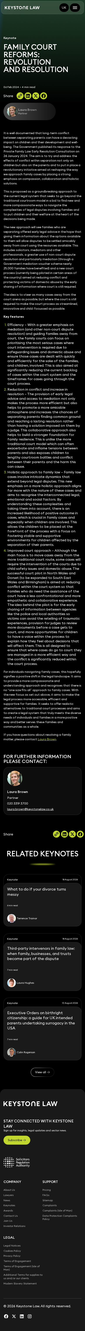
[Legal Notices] (16, 1162)
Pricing (46, 1189)
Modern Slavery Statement (20, 1283)
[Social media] (6, 1316)
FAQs (45, 1195)
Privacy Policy (11, 1255)
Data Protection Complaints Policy (59, 1217)
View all (40, 1072)
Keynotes (9, 1205)
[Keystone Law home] (22, 7)
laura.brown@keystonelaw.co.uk (30, 809)
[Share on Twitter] (35, 95)
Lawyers (8, 1195)
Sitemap (47, 1200)
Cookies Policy (12, 1250)
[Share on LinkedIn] (27, 95)
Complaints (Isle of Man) (57, 1210)
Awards (8, 1210)
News (6, 1200)
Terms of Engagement (17, 1261)
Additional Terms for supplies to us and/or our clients (22, 1276)
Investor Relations (14, 1226)
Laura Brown (47, 739)
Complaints (49, 1205)
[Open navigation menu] (75, 7)
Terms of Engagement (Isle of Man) (21, 1268)
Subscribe (15, 1140)
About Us (9, 1189)
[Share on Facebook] (43, 95)
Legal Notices (11, 1245)
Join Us (7, 1220)
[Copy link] (20, 95)
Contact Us (10, 1215)
